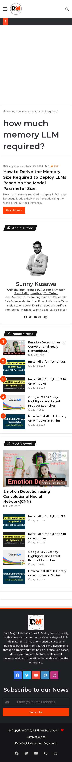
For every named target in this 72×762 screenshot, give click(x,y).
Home (10, 111)
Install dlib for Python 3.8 (47, 361)
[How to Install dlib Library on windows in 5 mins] (14, 421)
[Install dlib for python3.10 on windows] (14, 384)
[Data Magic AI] (16, 9)
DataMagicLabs (36, 736)
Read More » (14, 210)
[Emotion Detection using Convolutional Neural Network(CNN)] (14, 347)
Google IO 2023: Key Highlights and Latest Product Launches (44, 401)
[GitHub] (40, 317)
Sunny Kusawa (14, 166)
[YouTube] (36, 317)
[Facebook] (26, 317)
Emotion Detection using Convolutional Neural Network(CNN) (46, 347)
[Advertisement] (36, 65)
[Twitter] (31, 317)
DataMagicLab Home (28, 743)
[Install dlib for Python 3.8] (14, 367)
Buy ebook (50, 743)
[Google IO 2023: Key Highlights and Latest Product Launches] (14, 402)
